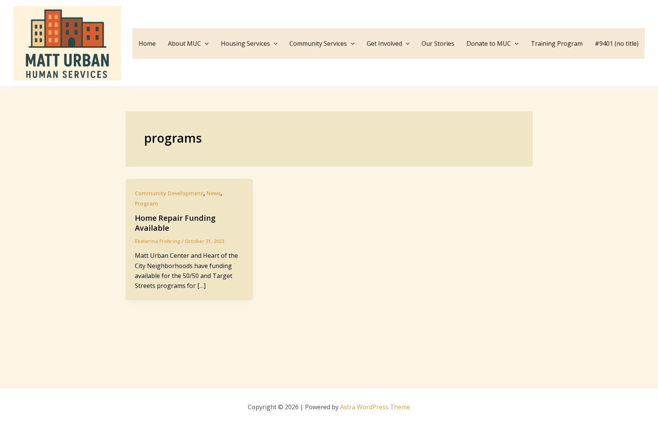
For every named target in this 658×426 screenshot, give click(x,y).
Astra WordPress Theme (375, 407)
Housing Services (245, 43)
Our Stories (438, 43)
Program (146, 203)
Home (147, 43)
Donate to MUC (488, 43)
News (213, 193)
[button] (205, 43)
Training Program (557, 43)
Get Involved (384, 43)
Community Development (169, 193)
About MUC (184, 43)
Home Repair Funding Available (175, 223)
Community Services (318, 43)
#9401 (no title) (617, 43)
